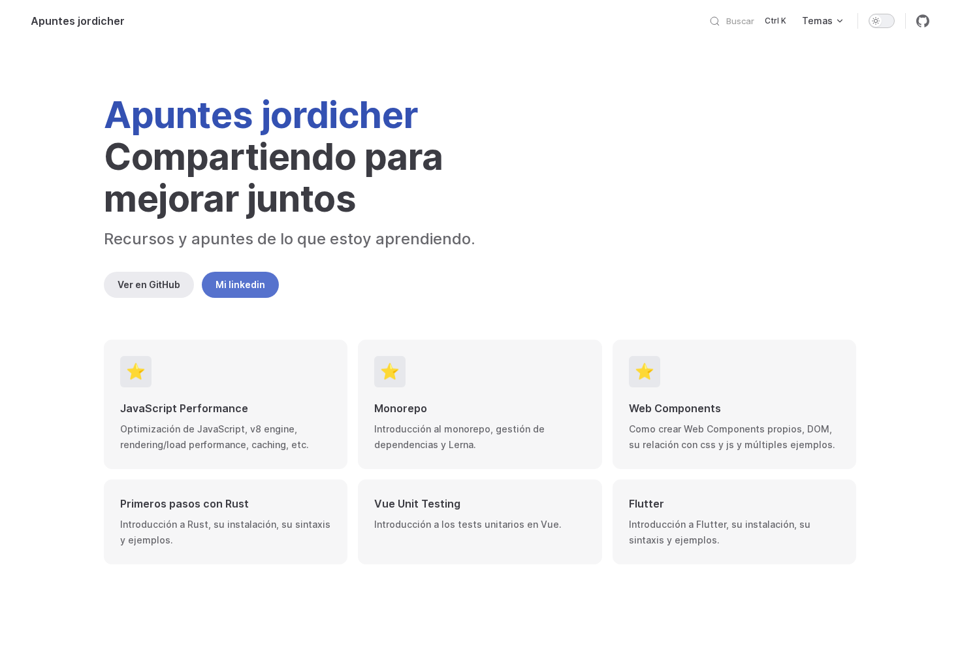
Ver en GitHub (149, 284)
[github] (923, 21)
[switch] (882, 21)
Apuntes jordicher (78, 20)
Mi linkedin (240, 284)
